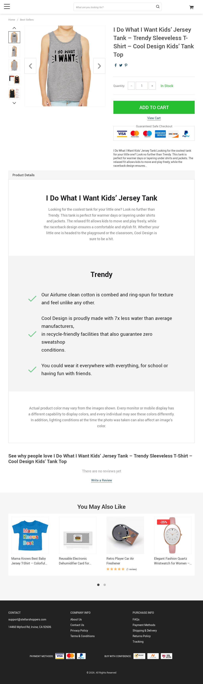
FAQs (136, 619)
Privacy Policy (79, 630)
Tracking (138, 641)
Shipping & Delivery (145, 630)
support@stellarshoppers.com (27, 619)
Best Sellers (27, 19)
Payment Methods (144, 625)
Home (11, 19)
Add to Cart (154, 107)
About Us (76, 619)
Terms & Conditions (82, 636)
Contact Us (77, 625)
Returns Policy (142, 636)
